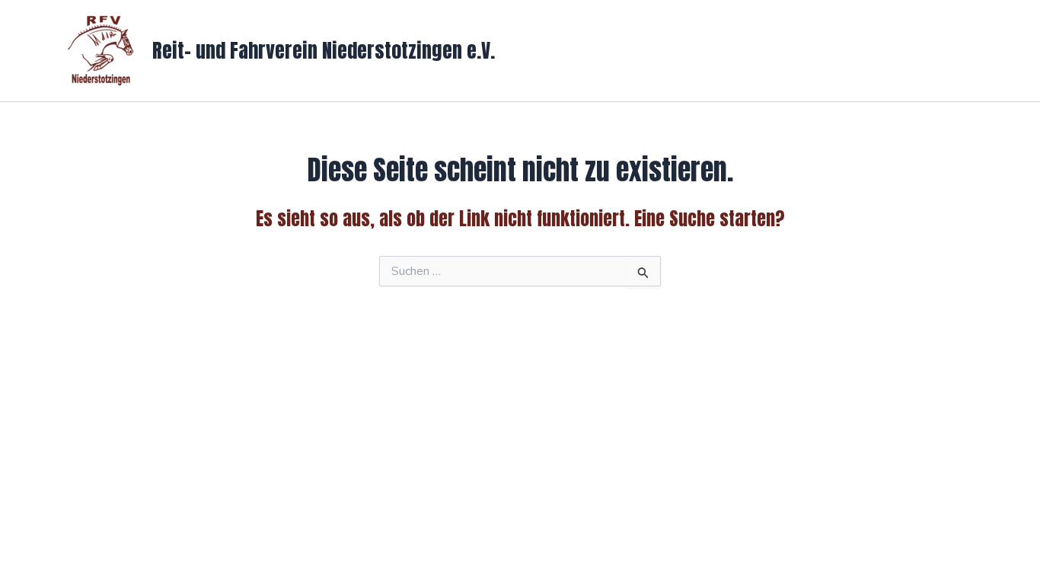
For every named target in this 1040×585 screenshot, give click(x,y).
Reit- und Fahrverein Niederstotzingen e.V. (323, 50)
